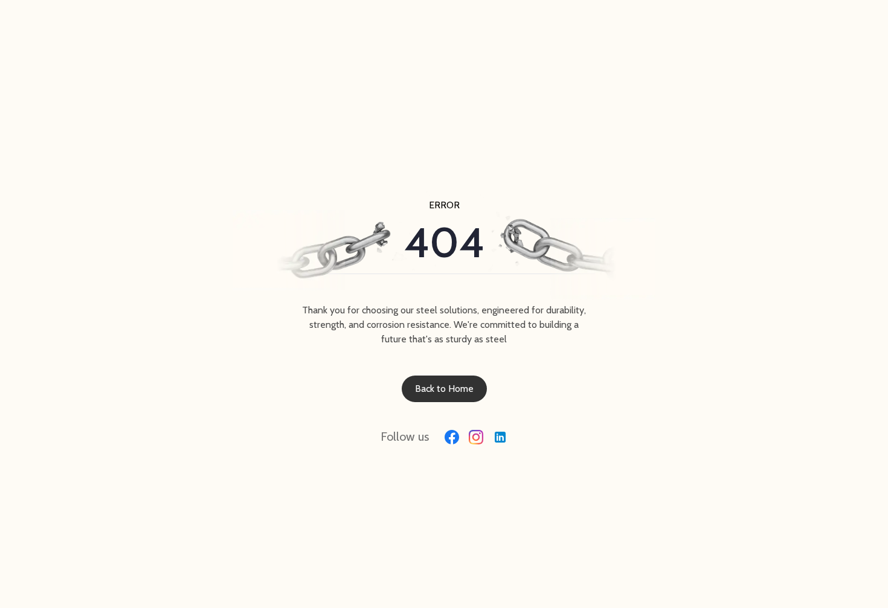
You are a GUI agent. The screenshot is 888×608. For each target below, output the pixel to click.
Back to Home (444, 388)
